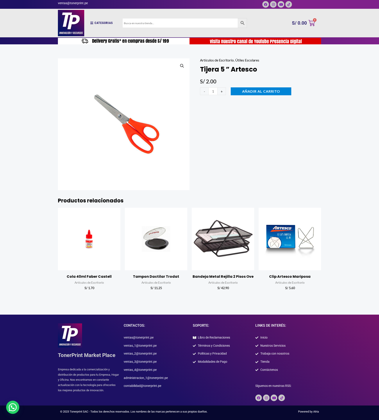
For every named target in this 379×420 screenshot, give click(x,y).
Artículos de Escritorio (217, 60)
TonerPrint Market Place (86, 355)
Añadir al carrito (261, 91)
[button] (182, 66)
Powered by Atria (308, 411)
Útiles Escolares (247, 60)
